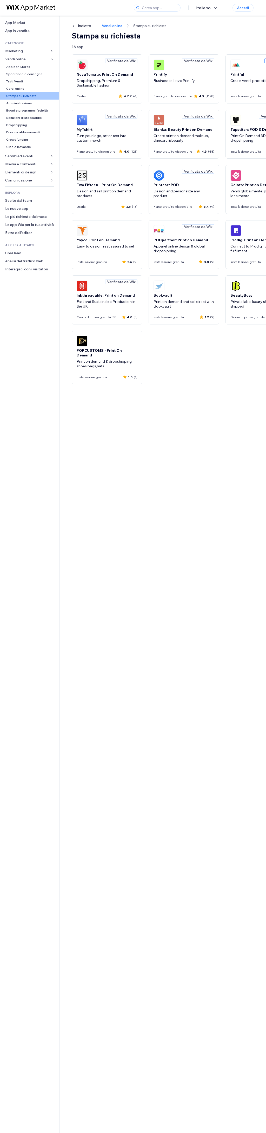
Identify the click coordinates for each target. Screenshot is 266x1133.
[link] (29, 23)
